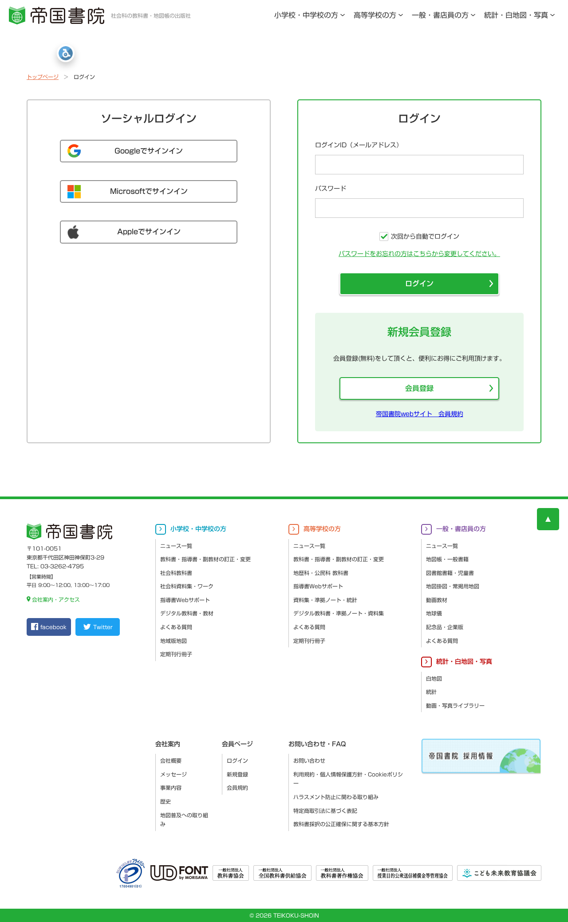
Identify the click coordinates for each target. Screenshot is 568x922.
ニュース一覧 (176, 545)
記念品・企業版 (444, 627)
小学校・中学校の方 (306, 15)
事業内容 (170, 787)
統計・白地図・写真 (516, 15)
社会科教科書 (176, 572)
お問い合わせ (309, 760)
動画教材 (436, 600)
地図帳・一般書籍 (447, 559)
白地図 (434, 678)
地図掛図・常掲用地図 (452, 586)
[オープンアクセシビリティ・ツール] (66, 53)
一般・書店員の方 (440, 15)
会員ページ (237, 744)
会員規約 (237, 787)
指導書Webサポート (185, 600)
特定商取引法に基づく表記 (325, 810)
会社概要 (170, 760)
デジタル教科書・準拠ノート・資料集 (338, 613)
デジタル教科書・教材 (186, 613)
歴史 (165, 801)
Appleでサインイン (149, 231)
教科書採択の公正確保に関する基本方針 (341, 824)
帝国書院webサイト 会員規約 (419, 414)
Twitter (102, 627)
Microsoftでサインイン (149, 191)
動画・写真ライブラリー (455, 705)
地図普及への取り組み (184, 819)
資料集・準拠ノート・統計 (325, 600)
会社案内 (167, 744)
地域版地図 (173, 640)
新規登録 (237, 774)
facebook (53, 627)
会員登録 (419, 388)
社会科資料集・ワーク (186, 586)
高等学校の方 (375, 15)
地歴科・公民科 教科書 (320, 572)
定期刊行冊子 (176, 654)
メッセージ (173, 774)
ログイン (419, 283)
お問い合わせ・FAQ (317, 744)
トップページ (43, 76)
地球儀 (434, 613)
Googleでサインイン (148, 150)
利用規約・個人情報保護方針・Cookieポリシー (348, 779)
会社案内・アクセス (56, 599)
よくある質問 (176, 627)
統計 (431, 691)
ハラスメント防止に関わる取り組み (336, 797)
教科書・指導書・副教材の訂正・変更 (205, 559)
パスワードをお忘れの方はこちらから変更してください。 (419, 254)
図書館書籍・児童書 (450, 572)
